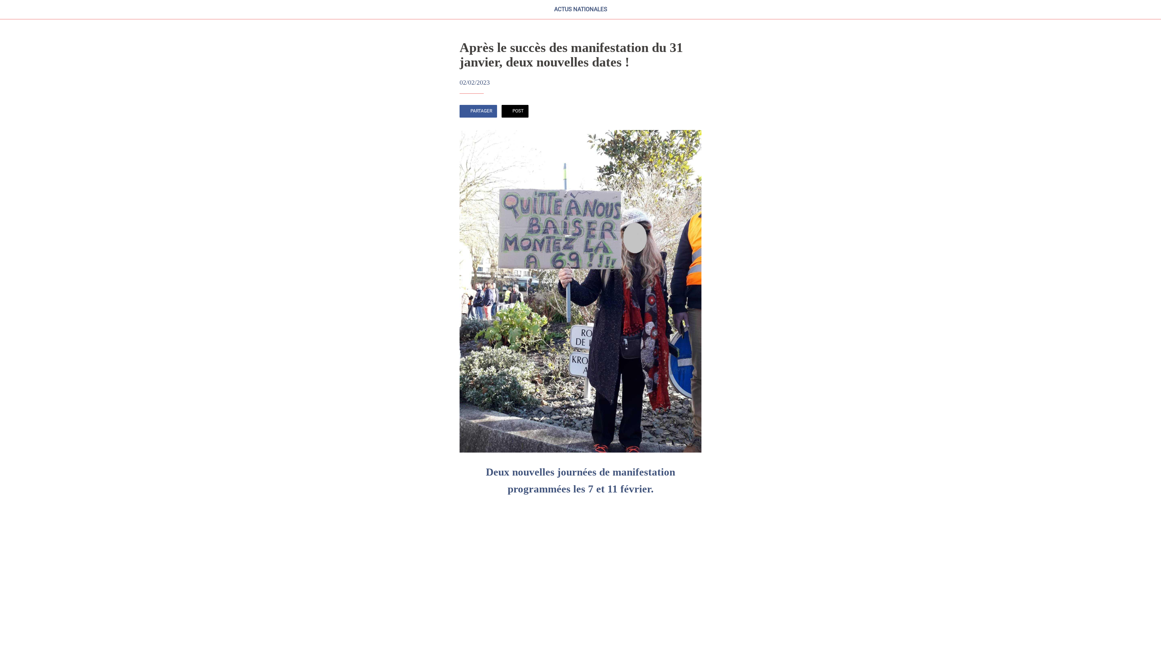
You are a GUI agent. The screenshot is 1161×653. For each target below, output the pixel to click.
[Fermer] (12, 9)
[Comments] (694, 112)
